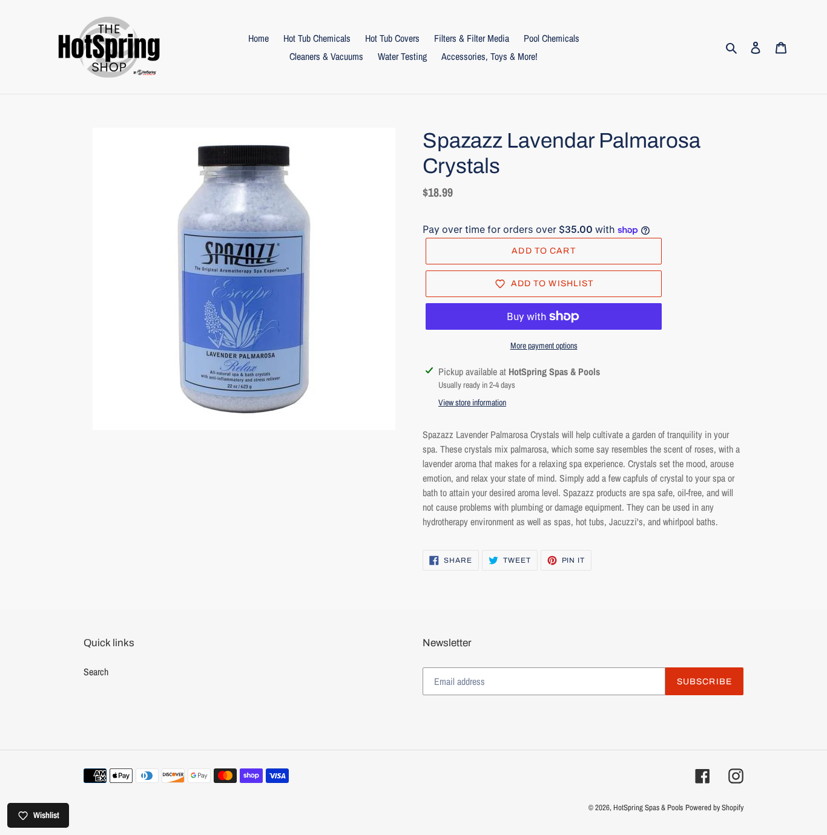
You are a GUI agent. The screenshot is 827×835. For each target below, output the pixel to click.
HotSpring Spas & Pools (648, 807)
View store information (472, 402)
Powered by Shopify (714, 807)
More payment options (544, 345)
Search (96, 671)
